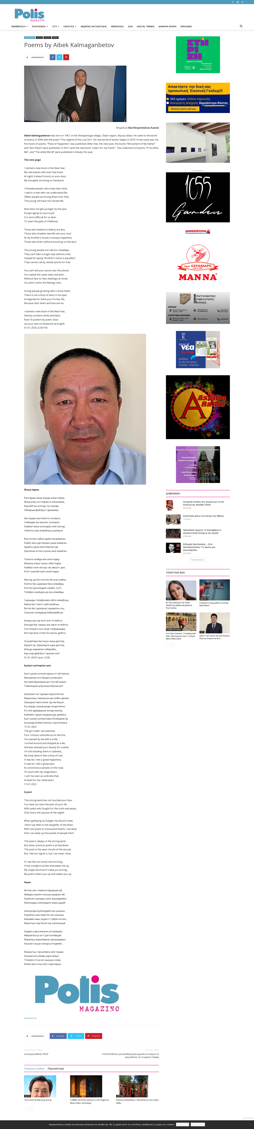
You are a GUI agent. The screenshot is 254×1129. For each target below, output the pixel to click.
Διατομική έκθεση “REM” (36, 1053)
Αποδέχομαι (182, 1124)
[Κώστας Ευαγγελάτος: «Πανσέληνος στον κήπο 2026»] (137, 1086)
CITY (54, 26)
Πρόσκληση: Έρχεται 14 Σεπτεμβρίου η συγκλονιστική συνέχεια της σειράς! (202, 531)
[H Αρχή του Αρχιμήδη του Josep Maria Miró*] (214, 589)
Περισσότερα (56, 1068)
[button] (241, 26)
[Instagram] (237, 2)
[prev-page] (26, 1109)
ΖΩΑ (130, 26)
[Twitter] (242, 2)
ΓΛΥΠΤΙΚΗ (120, 1096)
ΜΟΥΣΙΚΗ (74, 1096)
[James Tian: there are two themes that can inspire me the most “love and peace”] (214, 622)
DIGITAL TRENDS (145, 26)
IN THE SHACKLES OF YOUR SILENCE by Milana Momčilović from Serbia (179, 605)
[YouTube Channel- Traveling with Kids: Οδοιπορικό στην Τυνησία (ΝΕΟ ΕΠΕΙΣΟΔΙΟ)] (181, 621)
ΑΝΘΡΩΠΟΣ (117, 26)
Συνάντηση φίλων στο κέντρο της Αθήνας (203, 515)
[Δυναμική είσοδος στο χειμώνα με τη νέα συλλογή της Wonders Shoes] (169, 505)
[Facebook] (232, 2)
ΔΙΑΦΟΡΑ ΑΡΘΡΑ (167, 26)
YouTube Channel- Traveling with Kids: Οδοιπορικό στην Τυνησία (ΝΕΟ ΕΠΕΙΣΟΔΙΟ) (181, 636)
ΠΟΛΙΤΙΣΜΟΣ (39, 26)
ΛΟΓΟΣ (39, 37)
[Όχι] (250, 1124)
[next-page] (30, 1109)
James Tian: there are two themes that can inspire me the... (214, 637)
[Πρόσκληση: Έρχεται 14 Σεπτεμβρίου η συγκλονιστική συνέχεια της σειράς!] (173, 533)
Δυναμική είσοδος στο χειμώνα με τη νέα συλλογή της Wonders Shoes (203, 503)
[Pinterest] (66, 57)
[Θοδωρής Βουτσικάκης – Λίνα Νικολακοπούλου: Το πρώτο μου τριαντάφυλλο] (173, 548)
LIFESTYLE (69, 26)
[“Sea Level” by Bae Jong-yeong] (45, 1086)
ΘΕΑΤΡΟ (203, 599)
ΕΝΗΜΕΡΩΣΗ (18, 26)
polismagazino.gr (30, 1018)
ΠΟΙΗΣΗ (47, 37)
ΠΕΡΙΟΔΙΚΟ (186, 26)
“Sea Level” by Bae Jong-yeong (37, 1100)
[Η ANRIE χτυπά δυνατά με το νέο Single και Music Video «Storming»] (91, 1086)
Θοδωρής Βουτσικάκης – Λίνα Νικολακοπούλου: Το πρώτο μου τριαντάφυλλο (199, 547)
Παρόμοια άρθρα (34, 1068)
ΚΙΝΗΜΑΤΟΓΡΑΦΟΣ (174, 630)
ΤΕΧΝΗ (55, 37)
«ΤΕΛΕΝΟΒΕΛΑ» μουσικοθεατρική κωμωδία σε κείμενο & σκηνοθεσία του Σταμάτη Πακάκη (130, 1055)
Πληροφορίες (198, 1124)
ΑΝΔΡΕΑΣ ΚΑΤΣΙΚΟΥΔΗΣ (94, 26)
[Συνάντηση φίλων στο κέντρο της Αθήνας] (173, 519)
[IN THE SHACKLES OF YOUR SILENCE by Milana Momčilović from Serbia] (181, 589)
